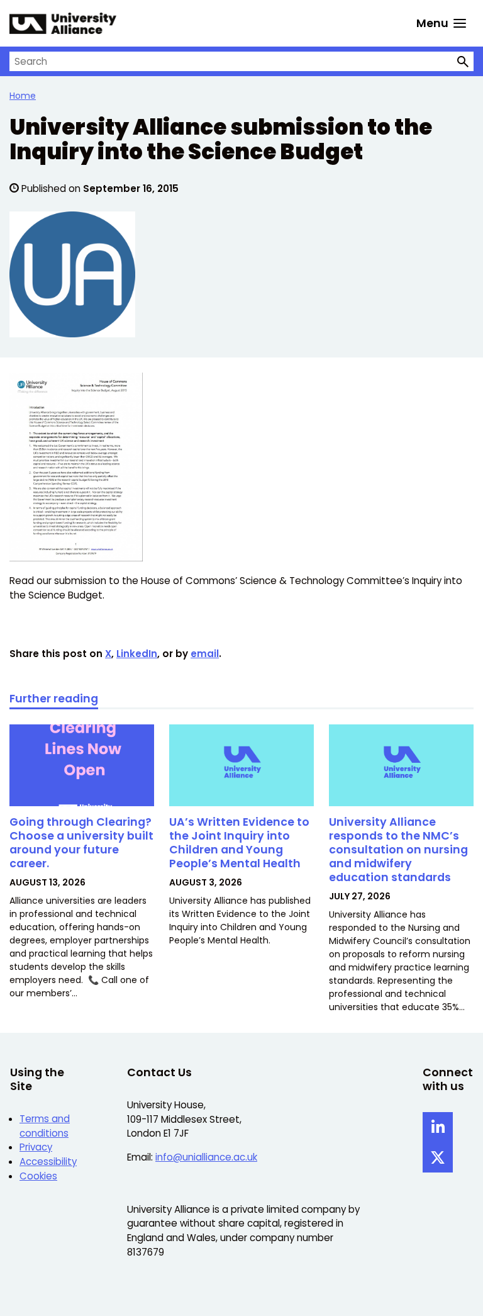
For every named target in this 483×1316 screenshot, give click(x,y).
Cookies (38, 1176)
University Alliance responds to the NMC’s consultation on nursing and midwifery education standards (398, 849)
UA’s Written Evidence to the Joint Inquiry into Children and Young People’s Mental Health (239, 842)
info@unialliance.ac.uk (206, 1157)
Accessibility (48, 1161)
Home (22, 95)
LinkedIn (136, 653)
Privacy (35, 1147)
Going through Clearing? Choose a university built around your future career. (81, 842)
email (205, 653)
